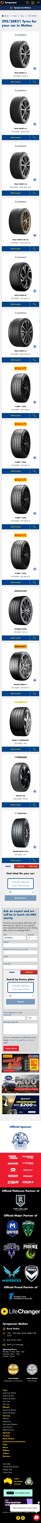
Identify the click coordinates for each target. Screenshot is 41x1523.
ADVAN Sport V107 (20, 851)
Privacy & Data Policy (15, 1512)
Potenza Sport (20, 629)
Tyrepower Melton (22, 8)
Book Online (8, 1438)
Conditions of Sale (29, 1512)
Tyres (5, 1390)
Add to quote (16, 82)
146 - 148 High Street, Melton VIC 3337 (22, 1334)
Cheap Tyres (7, 1472)
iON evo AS (20, 796)
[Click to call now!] (27, 2)
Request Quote (11, 1048)
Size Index (6, 1464)
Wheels (6, 1407)
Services (6, 1416)
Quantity (30, 935)
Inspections (7, 1421)
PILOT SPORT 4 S (20, 73)
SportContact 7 (20, 685)
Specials (6, 1433)
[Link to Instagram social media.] (23, 1518)
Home (6, 16)
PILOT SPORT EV (20, 295)
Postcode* (7, 964)
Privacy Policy (14, 1040)
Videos (6, 1453)
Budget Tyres (7, 1469)
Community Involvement (14, 1441)
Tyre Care (6, 1401)
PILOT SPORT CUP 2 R (20, 240)
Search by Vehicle (9, 1393)
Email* (6, 956)
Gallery (6, 1450)
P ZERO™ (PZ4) (20, 406)
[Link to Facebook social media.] (18, 1518)
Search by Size (8, 1396)
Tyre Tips (6, 1404)
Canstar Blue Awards (10, 1467)
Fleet (5, 1444)
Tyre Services (7, 1427)
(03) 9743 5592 (14, 1340)
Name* (6, 942)
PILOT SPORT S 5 (20, 351)
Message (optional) (10, 1022)
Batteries (6, 1418)
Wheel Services (8, 1430)
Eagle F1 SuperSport (20, 740)
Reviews (6, 1456)
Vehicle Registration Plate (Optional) (12, 1013)
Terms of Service (29, 1040)
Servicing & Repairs (10, 1424)
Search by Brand (9, 1398)
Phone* (15, 949)
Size (5, 935)
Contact (6, 1435)
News (5, 1447)
